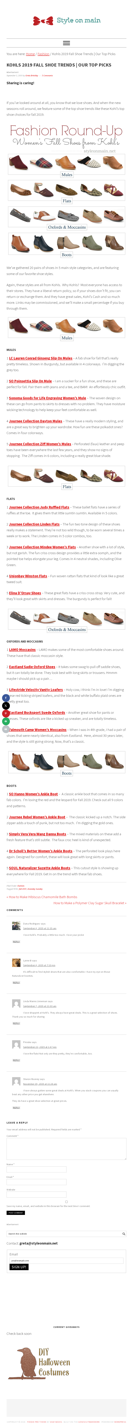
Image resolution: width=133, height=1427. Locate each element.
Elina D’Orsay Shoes (25, 593)
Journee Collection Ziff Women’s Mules (40, 444)
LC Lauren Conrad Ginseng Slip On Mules (40, 358)
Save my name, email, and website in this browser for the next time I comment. (48, 1206)
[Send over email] (6, 721)
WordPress (120, 1422)
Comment (13, 1135)
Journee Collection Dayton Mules (35, 421)
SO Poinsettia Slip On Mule (30, 381)
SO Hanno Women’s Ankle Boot (33, 794)
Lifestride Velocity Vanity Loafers (36, 689)
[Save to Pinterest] (6, 713)
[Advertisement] (33, 1298)
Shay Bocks (56, 1422)
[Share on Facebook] (6, 698)
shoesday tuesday (35, 889)
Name (10, 1164)
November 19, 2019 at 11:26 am (40, 1083)
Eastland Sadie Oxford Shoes (32, 666)
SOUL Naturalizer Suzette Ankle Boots (39, 868)
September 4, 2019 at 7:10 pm (39, 965)
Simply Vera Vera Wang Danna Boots (37, 834)
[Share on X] (6, 706)
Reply (16, 942)
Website (11, 1189)
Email (10, 1177)
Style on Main (66, 17)
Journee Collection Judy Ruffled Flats (39, 507)
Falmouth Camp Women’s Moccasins (37, 729)
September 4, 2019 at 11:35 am (39, 928)
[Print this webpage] (6, 729)
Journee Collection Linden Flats (34, 524)
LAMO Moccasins (22, 649)
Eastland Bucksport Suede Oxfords (37, 712)
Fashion (20, 886)
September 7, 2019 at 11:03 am (39, 1006)
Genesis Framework (89, 1422)
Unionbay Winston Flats (28, 576)
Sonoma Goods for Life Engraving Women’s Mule (47, 398)
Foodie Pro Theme (36, 1422)
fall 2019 (22, 889)
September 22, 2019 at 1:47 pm (40, 1047)
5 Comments (47, 76)
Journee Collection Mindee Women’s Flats (42, 547)
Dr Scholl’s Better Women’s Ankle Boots (40, 851)
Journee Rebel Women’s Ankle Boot (37, 817)
